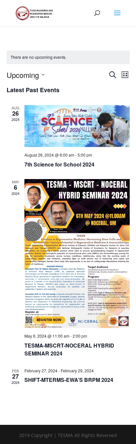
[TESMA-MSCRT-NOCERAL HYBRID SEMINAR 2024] (77, 253)
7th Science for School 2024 (59, 164)
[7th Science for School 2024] (77, 126)
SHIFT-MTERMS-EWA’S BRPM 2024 (68, 380)
